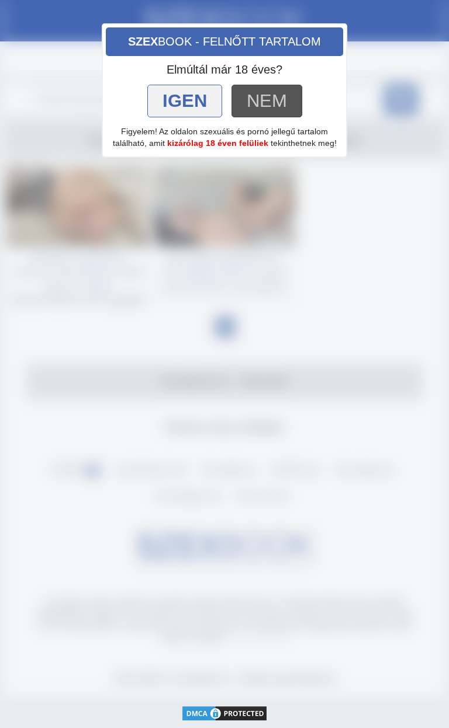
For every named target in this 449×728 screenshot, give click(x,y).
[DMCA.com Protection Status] (224, 712)
